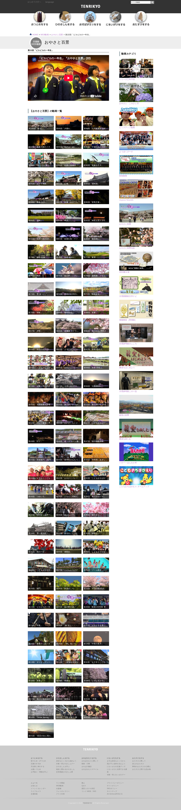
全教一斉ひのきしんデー (65, 764)
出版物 (58, 788)
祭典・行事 (86, 764)
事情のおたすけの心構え (141, 766)
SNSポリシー (112, 788)
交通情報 (34, 794)
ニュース (34, 783)
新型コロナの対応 (88, 788)
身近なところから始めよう (66, 761)
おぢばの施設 (87, 766)
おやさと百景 (57, 35)
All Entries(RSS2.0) (115, 794)
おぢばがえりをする (89, 758)
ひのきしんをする (63, 758)
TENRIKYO (87, 803)
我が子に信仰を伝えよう (116, 764)
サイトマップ (112, 791)
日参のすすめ (36, 764)
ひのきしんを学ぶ (63, 766)
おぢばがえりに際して (90, 761)
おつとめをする (37, 758)
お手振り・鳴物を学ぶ (39, 772)
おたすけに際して (139, 761)
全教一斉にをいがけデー (116, 775)
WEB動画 (59, 786)
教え (83, 783)
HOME (35, 35)
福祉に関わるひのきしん (65, 769)
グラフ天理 (60, 794)
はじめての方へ (34, 2)
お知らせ (34, 786)
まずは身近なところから (116, 761)
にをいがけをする (113, 758)
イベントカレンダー (38, 788)
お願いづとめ (36, 769)
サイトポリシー (113, 786)
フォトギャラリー (63, 791)
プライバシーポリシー (115, 783)
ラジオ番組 (60, 783)
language (49, 2)
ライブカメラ (36, 791)
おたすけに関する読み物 (141, 769)
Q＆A (84, 786)
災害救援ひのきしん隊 (64, 772)
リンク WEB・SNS (89, 791)
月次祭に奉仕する (37, 766)
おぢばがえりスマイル (90, 769)
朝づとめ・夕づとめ (38, 761)
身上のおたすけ (138, 764)
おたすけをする (138, 758)
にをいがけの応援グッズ (116, 766)
